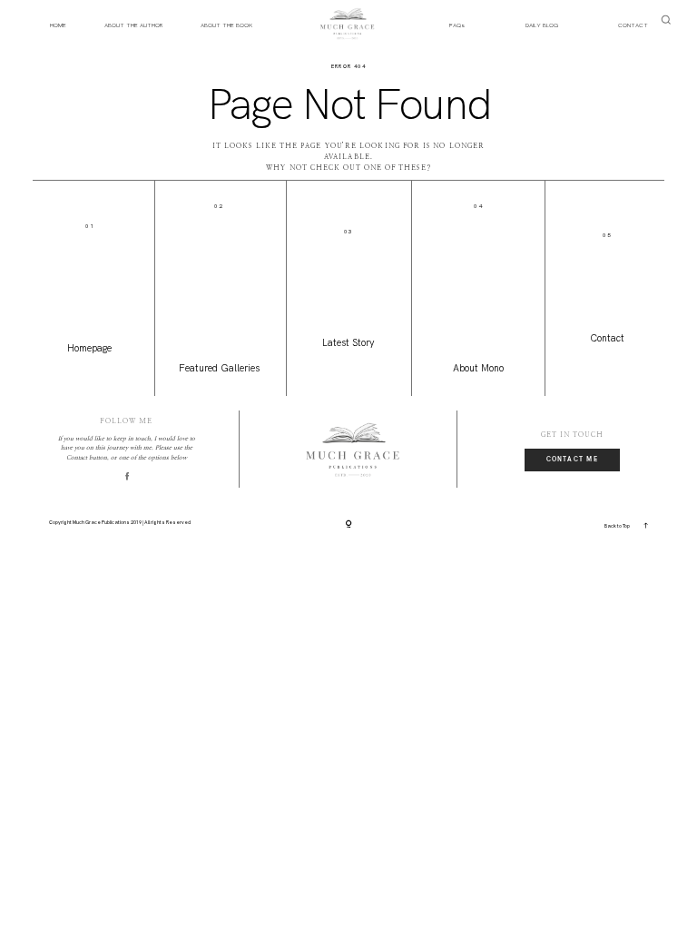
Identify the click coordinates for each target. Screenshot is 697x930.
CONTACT (633, 25)
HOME (58, 25)
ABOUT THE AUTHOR (133, 25)
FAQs (457, 25)
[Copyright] (349, 524)
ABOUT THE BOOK (226, 25)
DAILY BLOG (541, 25)
